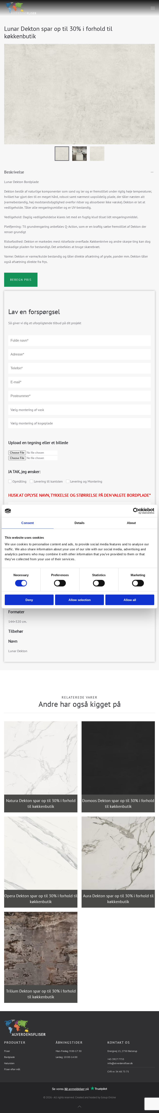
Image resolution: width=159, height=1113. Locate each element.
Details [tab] (80, 523)
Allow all (130, 599)
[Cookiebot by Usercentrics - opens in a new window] (136, 511)
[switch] (55, 583)
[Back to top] (79, 1107)
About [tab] (131, 523)
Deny (29, 599)
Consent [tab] (27, 523)
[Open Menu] (153, 8)
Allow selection (80, 599)
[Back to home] (20, 8)
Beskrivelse (14, 172)
